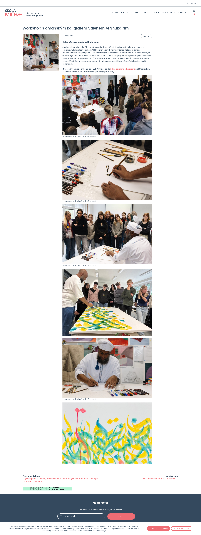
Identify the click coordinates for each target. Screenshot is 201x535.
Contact (184, 12)
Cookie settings (99, 531)
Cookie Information (84, 530)
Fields (125, 12)
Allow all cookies (158, 528)
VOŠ (186, 3)
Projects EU (151, 12)
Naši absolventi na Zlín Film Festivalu (160, 478)
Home (115, 12)
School (136, 12)
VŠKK (193, 3)
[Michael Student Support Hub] (47, 488)
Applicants (169, 12)
